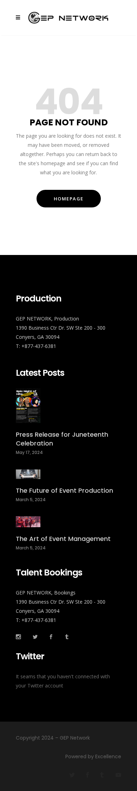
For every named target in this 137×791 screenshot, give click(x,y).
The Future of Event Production (64, 490)
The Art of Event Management (63, 538)
